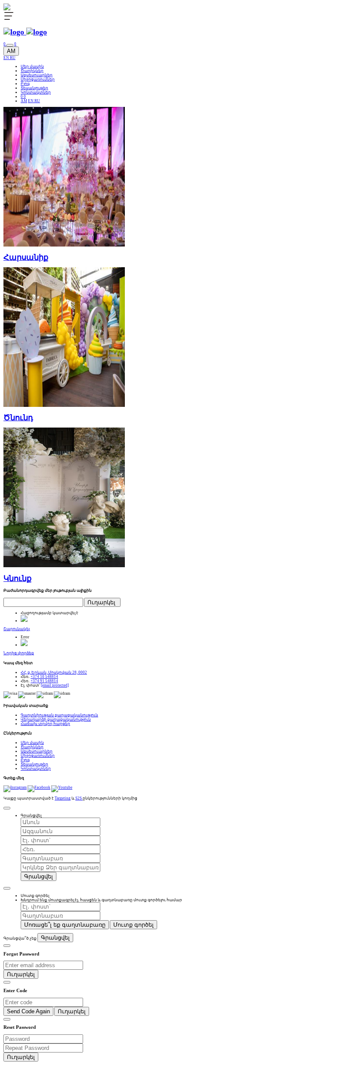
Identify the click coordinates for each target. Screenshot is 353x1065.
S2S (79, 798)
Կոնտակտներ (36, 92)
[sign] (9, 45)
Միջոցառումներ (38, 79)
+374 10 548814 (44, 677)
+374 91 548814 (44, 681)
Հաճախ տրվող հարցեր (45, 723)
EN (6, 58)
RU (12, 58)
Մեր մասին (32, 66)
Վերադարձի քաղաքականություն (56, 719)
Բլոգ (25, 83)
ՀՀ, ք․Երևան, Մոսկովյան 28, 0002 (54, 672)
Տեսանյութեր (34, 88)
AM (11, 51)
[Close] (6, 808)
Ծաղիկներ (32, 71)
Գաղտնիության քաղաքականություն (59, 715)
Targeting (63, 798)
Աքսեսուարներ (37, 75)
